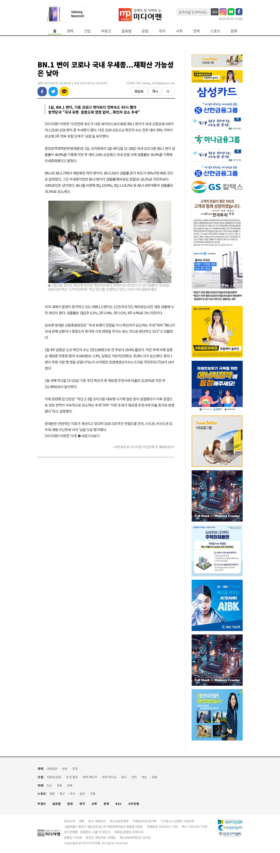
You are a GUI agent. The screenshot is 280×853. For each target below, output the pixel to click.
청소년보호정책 (119, 821)
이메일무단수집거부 (145, 821)
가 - (168, 91)
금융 (64, 768)
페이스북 (42, 91)
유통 (154, 777)
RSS (119, 803)
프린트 (139, 91)
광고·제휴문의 (97, 821)
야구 (72, 793)
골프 (82, 793)
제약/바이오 (109, 777)
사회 (179, 30)
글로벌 (126, 30)
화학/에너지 (90, 777)
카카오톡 (64, 91)
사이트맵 (133, 803)
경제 (70, 30)
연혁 (81, 821)
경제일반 (52, 768)
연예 (196, 30)
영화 (59, 785)
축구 (62, 793)
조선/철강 (72, 777)
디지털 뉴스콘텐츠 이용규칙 (177, 821)
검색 (214, 12)
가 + (155, 91)
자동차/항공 (54, 777)
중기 (124, 777)
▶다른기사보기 (89, 435)
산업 (87, 30)
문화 (234, 30)
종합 (52, 793)
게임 (144, 777)
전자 (134, 777)
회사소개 (69, 821)
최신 (49, 785)
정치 (162, 30)
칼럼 (145, 30)
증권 (75, 768)
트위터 (53, 91)
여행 (92, 793)
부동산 (106, 30)
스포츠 (215, 30)
